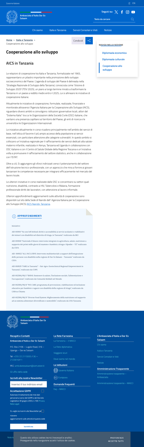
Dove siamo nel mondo (64, 359)
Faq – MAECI (60, 389)
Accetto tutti (116, 441)
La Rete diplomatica (63, 346)
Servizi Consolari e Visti (108, 356)
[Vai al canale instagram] (127, 11)
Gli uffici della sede (18, 371)
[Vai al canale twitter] (115, 11)
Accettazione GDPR (20, 391)
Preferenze (117, 438)
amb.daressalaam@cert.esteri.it (29, 365)
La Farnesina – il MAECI (65, 340)
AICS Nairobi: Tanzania (38, 204)
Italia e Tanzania (24, 40)
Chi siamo (101, 344)
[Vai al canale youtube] (132, 11)
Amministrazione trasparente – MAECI (115, 383)
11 (21, 359)
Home (9, 40)
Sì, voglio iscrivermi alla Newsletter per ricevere (26, 411)
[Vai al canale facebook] (121, 11)
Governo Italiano (12, 3)
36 (34, 356)
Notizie (100, 362)
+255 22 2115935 (22, 356)
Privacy (42, 400)
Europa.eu (63, 377)
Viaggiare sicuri (60, 353)
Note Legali (14, 403)
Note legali (12, 437)
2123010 (14, 359)
